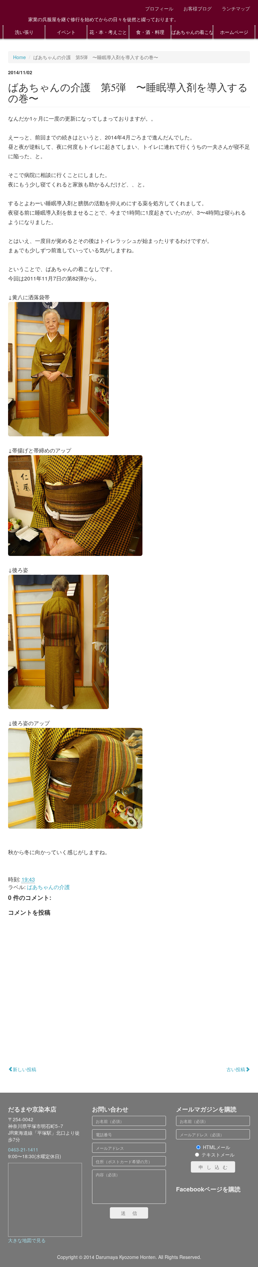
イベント (66, 32)
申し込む (215, 1167)
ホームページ (234, 32)
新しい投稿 (24, 1069)
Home (19, 57)
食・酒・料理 (150, 32)
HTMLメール (216, 1147)
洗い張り (24, 32)
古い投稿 (235, 1069)
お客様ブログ (197, 8)
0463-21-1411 (23, 1149)
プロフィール (159, 8)
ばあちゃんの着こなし (192, 32)
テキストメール (218, 1154)
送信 (132, 1213)
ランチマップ (236, 8)
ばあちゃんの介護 (48, 887)
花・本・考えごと (108, 32)
